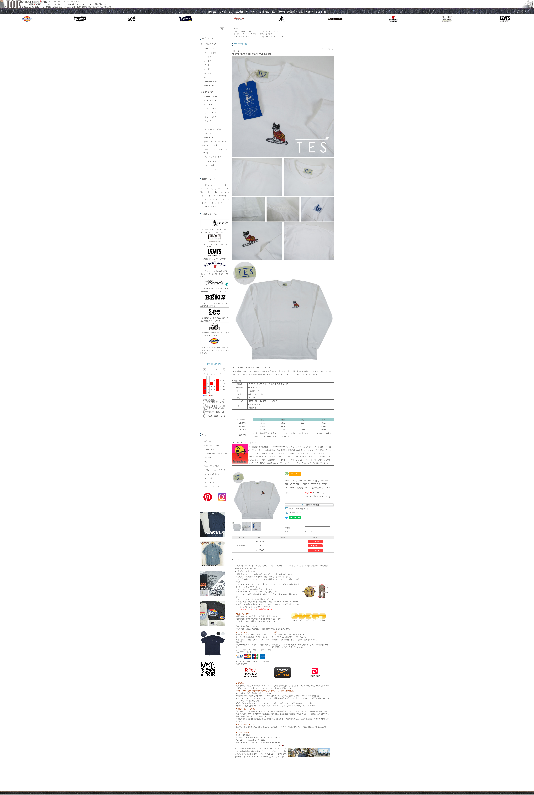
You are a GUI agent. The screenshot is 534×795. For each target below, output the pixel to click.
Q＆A (206, 462)
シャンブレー (215, 189)
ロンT (283, 37)
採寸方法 (207, 458)
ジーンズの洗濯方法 (211, 474)
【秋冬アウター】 (211, 206)
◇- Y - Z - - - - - (209, 121)
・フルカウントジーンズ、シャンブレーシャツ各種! (214, 245)
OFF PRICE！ (209, 138)
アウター (207, 65)
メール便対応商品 (211, 82)
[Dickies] (212, 625)
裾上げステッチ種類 (211, 466)
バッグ (206, 69)
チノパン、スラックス (212, 157)
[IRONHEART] (212, 595)
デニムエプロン (210, 169)
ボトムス (207, 61)
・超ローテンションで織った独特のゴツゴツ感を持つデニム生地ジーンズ (214, 231)
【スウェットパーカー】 (217, 196)
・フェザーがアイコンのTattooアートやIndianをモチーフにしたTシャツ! (214, 290)
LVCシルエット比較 (211, 487)
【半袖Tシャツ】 (210, 185)
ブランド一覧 (209, 482)
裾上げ (206, 77)
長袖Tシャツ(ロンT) (266, 34)
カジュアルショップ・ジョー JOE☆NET (63, 1)
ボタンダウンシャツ (211, 161)
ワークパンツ (217, 203)
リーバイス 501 (210, 49)
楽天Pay (207, 441)
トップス (237, 34)
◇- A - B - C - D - (210, 96)
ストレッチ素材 (210, 53)
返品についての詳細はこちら (298, 509)
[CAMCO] (212, 566)
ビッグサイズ (209, 133)
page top (235, 559)
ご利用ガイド (209, 449)
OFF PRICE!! (209, 86)
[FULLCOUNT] (212, 655)
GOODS (207, 73)
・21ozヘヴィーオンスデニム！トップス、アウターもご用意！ (214, 334)
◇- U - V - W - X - (210, 117)
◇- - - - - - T (251, 31)
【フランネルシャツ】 (212, 199)
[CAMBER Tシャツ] (212, 536)
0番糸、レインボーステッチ (214, 470)
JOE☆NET (235, 28)
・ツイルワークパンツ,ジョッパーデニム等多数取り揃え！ (214, 304)
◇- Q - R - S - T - (239, 31)
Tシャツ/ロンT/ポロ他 (249, 34)
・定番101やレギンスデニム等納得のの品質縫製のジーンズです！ (214, 319)
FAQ (204, 435)
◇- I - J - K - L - (210, 105)
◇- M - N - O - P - (210, 109)
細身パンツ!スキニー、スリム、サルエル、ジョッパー (215, 143)
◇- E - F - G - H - (210, 101)
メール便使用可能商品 (212, 129)
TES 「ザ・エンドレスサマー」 (268, 31)
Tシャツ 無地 (209, 165)
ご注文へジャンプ (327, 49)
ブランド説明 (209, 478)
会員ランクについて (211, 445)
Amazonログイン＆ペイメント (215, 454)
